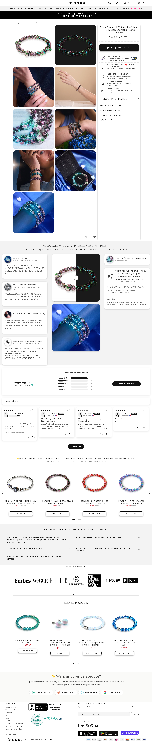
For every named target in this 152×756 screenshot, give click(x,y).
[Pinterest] (91, 725)
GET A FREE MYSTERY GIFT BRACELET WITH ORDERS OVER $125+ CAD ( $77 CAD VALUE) (76, 15)
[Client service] (129, 3)
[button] (63, 378)
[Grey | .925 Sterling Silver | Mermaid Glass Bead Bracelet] (92, 623)
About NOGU (11, 707)
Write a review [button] (126, 384)
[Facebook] (78, 725)
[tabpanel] (22, 581)
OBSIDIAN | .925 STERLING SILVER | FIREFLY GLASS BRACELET (59, 642)
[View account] (133, 3)
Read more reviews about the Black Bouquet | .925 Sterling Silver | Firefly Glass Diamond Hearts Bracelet (126, 303)
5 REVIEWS (125, 37)
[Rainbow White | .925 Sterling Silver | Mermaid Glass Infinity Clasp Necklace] (124, 623)
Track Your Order (12, 710)
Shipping (9, 715)
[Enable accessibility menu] (139, 3)
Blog (7, 718)
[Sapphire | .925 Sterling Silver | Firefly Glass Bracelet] (27, 623)
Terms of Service (12, 732)
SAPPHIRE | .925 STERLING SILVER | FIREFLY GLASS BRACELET (27, 642)
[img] (8, 410)
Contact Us (10, 713)
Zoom (89, 236)
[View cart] (143, 3)
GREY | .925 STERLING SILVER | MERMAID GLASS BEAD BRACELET (92, 642)
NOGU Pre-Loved (12, 721)
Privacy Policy (11, 734)
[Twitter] (82, 725)
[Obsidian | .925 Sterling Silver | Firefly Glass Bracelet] (59, 623)
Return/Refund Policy (14, 729)
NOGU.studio (76, 3)
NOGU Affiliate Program (15, 723)
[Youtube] (96, 725)
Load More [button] (76, 446)
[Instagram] (87, 725)
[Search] (125, 3)
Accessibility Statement (15, 726)
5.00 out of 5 (31, 383)
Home (8, 23)
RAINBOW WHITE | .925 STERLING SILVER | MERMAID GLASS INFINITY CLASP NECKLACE (124, 644)
